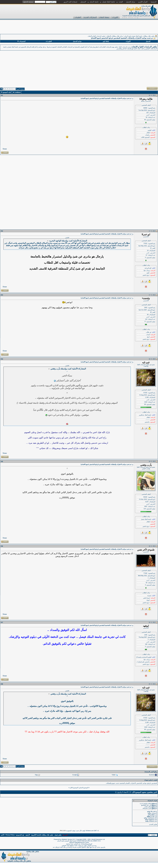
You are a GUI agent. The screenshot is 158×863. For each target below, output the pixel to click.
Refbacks (152, 821)
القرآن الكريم (143, 2)
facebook (152, 775)
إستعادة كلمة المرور (70, 2)
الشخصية (122, 783)
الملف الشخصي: (146, 105)
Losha (87, 842)
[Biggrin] (46, 415)
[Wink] (55, 381)
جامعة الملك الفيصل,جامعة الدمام (67, 841)
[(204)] (64, 302)
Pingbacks (151, 819)
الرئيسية (153, 2)
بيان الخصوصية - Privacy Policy (15, 835)
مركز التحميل (130, 2)
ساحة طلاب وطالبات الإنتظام (115, 36)
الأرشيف (27, 835)
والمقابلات (109, 783)
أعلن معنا (65, 835)
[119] (67, 137)
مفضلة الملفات (104, 17)
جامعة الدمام (94, 2)
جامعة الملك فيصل (108, 2)
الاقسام (128, 783)
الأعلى (2, 835)
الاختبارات (133, 783)
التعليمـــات (49, 41)
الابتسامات (154, 813)
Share (5, 149)
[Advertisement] (113, 28)
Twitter (114, 775)
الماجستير (139, 783)
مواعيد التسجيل (77, 41)
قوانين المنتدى (153, 824)
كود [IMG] (154, 814)
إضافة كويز (106, 41)
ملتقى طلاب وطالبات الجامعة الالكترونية (42, 835)
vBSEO (95, 841)
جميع (113, 783)
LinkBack (18, 92)
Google (74, 775)
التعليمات (78, 17)
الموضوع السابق (83, 787)
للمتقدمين (154, 783)
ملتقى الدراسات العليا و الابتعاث (96, 36)
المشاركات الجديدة (90, 17)
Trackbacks (151, 818)
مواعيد (145, 783)
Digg (36, 775)
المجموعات (22, 41)
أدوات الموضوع (7, 92)
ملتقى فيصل (57, 835)
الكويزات (115, 17)
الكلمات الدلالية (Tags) (150, 780)
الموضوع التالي (74, 787)
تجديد (117, 783)
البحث (121, 2)
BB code (153, 811)
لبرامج (149, 783)
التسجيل (83, 2)
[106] (67, 424)
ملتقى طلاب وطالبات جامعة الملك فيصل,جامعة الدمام (139, 36)
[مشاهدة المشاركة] (48, 241)
